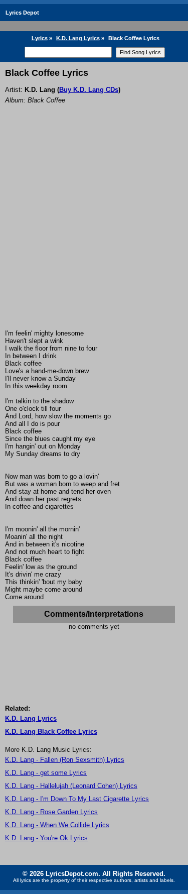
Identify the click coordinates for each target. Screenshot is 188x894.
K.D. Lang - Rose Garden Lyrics (51, 812)
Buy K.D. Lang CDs (88, 89)
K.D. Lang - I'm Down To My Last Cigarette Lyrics (77, 799)
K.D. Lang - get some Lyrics (46, 772)
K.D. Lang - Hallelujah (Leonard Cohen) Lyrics (71, 786)
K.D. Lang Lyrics (78, 38)
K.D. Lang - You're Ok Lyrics (46, 838)
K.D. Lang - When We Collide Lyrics (57, 825)
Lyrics (40, 38)
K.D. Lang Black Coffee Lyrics (51, 731)
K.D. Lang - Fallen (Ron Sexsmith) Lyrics (64, 759)
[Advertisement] (94, 230)
